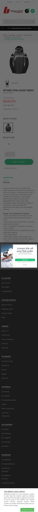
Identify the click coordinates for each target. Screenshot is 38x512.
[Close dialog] (36, 245)
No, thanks (25, 264)
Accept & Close (27, 510)
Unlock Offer (25, 259)
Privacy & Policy (9, 505)
